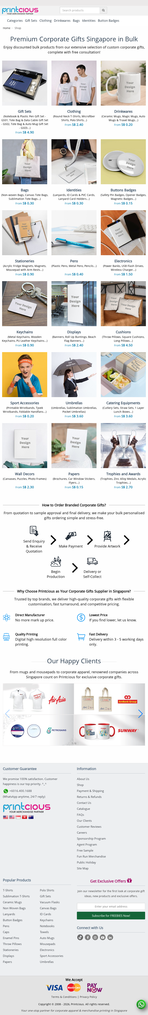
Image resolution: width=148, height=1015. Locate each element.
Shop (80, 785)
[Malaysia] (12, 818)
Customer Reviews (89, 826)
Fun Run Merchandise (91, 856)
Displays (8, 956)
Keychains (46, 920)
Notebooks (47, 926)
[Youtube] (103, 937)
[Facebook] (88, 937)
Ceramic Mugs (12, 902)
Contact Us (84, 803)
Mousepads (47, 944)
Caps (6, 932)
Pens (6, 926)
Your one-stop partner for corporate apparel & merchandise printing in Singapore (74, 1010)
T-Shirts (8, 890)
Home (6, 28)
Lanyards (9, 914)
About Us (83, 779)
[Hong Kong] (24, 818)
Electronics (47, 950)
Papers (7, 962)
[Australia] (31, 818)
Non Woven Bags (14, 908)
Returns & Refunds (89, 797)
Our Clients (84, 820)
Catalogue (83, 809)
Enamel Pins (11, 938)
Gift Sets (45, 896)
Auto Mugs (47, 938)
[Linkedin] (110, 937)
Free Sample (85, 850)
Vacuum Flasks (50, 902)
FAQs (80, 815)
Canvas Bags (48, 908)
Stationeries (10, 950)
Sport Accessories (51, 956)
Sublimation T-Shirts (16, 896)
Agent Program (87, 844)
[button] (7, 714)
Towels (44, 932)
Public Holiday (86, 862)
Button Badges (12, 920)
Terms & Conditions (64, 997)
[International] (5, 818)
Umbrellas (47, 962)
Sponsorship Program (91, 838)
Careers (82, 832)
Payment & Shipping (90, 791)
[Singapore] (18, 818)
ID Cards (45, 914)
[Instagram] (95, 937)
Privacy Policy (88, 997)
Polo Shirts (47, 890)
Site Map (82, 868)
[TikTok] (80, 937)
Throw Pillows (12, 944)
